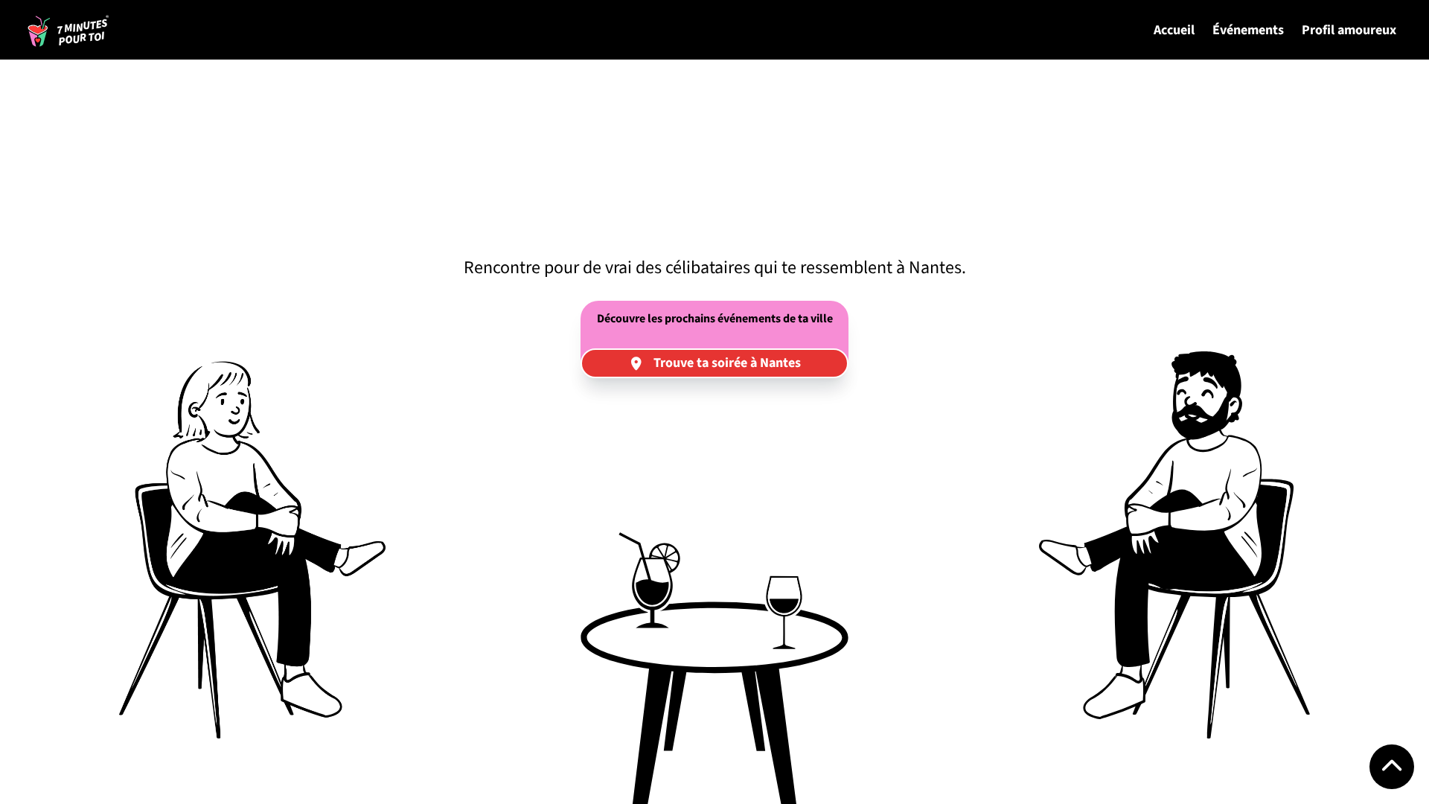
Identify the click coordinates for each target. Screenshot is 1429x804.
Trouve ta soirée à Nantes (727, 363)
